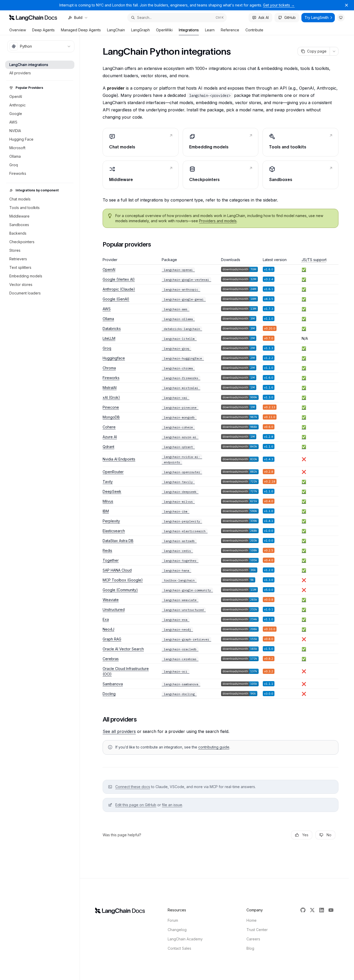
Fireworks (111, 378)
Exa (106, 619)
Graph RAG (112, 639)
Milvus (108, 501)
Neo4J (108, 629)
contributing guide (213, 747)
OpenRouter (113, 472)
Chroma (109, 368)
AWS (107, 309)
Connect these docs (132, 786)
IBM (106, 511)
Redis (107, 550)
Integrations (189, 30)
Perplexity (111, 521)
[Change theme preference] (341, 17)
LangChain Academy (185, 939)
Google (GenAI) (116, 299)
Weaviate (111, 599)
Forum (173, 920)
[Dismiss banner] (346, 5)
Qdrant (108, 446)
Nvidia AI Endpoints (119, 459)
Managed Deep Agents (81, 30)
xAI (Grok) (111, 397)
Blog (250, 948)
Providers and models (218, 221)
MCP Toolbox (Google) (123, 580)
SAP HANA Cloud (117, 570)
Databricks (112, 328)
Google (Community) (120, 590)
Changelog (177, 929)
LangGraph (140, 30)
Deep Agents (43, 30)
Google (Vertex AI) (119, 279)
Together (111, 560)
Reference (230, 30)
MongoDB (111, 417)
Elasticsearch (114, 531)
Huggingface (114, 358)
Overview (17, 30)
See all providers (119, 731)
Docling (109, 693)
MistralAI (110, 387)
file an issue (172, 805)
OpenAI (109, 269)
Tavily (108, 481)
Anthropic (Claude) (119, 289)
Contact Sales (179, 948)
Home (251, 920)
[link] (141, 142)
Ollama (108, 318)
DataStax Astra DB (118, 540)
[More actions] (334, 51)
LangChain (116, 30)
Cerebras (111, 659)
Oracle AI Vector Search (123, 649)
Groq (107, 348)
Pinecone (111, 407)
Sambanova (113, 684)
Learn (210, 30)
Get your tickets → (279, 5)
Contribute (254, 30)
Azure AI (110, 437)
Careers (253, 939)
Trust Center (257, 929)
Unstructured (114, 609)
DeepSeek (112, 491)
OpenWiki (164, 30)
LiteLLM (109, 338)
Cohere (109, 427)
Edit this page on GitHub (135, 805)
